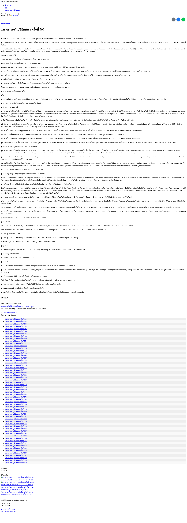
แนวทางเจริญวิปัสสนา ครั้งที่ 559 (16, 363)
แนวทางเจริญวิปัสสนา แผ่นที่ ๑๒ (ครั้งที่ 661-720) (17, 480)
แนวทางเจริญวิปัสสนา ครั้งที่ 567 (16, 382)
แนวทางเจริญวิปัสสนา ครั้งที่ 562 (16, 370)
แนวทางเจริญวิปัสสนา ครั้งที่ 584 (16, 424)
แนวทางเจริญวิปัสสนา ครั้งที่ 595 (16, 450)
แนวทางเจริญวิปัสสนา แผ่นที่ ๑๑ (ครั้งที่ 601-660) (17, 485)
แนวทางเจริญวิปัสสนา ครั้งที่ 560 (16, 365)
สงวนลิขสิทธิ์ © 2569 (8, 509)
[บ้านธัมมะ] (9, 2)
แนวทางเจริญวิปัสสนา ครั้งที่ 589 (16, 436)
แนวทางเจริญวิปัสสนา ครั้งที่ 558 (16, 360)
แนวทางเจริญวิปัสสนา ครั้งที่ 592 (16, 443)
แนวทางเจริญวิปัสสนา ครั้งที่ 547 (16, 334)
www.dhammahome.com (8, 511)
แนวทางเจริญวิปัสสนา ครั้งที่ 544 (16, 326)
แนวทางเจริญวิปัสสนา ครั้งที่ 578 (16, 409)
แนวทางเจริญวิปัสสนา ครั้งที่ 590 (16, 438)
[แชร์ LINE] (183, 19)
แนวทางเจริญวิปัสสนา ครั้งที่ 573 (16, 397)
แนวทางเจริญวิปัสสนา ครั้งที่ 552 (16, 346)
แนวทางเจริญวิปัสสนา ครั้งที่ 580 (16, 414)
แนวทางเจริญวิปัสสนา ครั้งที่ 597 (16, 455)
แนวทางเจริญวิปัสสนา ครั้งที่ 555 (16, 353)
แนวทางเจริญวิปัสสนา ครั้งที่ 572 (16, 394)
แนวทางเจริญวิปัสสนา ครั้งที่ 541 (16, 319)
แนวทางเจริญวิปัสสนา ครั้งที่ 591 (16, 441)
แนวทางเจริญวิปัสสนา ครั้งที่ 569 (16, 387)
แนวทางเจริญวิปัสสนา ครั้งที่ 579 (16, 411)
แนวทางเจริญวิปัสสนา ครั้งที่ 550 (16, 341)
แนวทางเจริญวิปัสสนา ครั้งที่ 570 (16, 389)
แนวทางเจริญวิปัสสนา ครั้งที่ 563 (16, 372)
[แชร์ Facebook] (178, 19)
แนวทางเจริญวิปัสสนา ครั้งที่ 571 (16, 392)
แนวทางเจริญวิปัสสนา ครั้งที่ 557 (16, 358)
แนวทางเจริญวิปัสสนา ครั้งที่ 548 (16, 336)
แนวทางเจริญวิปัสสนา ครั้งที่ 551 (16, 343)
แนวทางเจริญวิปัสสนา (12, 10)
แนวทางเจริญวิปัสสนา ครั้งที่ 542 (16, 321)
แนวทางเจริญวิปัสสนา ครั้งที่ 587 (16, 431)
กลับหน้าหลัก (5, 23)
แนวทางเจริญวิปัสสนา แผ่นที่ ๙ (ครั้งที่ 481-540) (16, 489)
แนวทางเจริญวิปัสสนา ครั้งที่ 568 (16, 385)
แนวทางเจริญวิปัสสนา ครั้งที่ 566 (16, 380)
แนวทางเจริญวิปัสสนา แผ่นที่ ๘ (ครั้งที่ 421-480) (16, 494)
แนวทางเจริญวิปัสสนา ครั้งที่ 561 (16, 368)
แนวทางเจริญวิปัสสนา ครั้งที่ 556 (16, 355)
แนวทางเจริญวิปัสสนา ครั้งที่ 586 (16, 428)
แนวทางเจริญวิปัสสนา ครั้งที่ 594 (16, 448)
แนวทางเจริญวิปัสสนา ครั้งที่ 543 (16, 324)
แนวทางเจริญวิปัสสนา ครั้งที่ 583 (16, 421)
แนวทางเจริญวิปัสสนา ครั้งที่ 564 (16, 375)
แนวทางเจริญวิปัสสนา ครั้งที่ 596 (16, 453)
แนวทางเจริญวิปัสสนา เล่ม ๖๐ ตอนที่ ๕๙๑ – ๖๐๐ (17, 306)
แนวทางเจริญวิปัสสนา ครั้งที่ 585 (16, 426)
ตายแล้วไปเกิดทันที (10, 312)
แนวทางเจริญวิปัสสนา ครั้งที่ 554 (16, 351)
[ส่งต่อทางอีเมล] (174, 19)
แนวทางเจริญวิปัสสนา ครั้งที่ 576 (16, 404)
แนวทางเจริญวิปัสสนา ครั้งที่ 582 (16, 419)
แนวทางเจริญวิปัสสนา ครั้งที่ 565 (16, 377)
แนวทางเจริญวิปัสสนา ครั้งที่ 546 (16, 331)
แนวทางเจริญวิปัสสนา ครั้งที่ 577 (16, 407)
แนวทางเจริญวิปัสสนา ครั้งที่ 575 (16, 402)
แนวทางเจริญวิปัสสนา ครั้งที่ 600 (16, 463)
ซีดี (6, 8)
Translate (15, 15)
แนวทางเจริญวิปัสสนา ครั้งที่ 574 (16, 399)
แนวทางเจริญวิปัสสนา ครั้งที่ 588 (16, 433)
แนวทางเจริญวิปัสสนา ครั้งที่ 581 (16, 416)
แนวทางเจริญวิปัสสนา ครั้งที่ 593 (16, 445)
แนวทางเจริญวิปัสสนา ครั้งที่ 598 (16, 458)
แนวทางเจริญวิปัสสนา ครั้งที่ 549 (16, 338)
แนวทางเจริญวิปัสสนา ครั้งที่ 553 (16, 348)
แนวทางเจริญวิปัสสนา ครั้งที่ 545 (16, 329)
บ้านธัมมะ (8, 5)
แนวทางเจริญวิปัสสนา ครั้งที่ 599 (16, 460)
